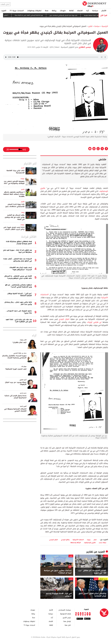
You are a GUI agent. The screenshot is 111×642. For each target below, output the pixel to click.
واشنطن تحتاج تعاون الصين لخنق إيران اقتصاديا (92, 594)
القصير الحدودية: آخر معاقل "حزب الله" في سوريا (92, 571)
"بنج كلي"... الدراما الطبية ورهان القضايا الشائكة (19, 294)
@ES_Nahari (54, 47)
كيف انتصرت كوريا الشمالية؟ (15, 369)
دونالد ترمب (102, 543)
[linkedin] (80, 613)
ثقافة (71, 10)
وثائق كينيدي (65, 540)
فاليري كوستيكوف (90, 543)
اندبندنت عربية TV (17, 10)
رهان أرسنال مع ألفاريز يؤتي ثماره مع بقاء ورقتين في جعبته (14, 217)
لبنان (95, 540)
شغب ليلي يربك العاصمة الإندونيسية (15, 171)
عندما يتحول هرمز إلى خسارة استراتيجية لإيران (15, 396)
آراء (87, 10)
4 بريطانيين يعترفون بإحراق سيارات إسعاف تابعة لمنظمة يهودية (13, 194)
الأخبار (103, 10)
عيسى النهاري (84, 47)
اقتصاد (80, 10)
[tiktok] (78, 613)
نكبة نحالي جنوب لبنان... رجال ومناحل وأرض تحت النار (18, 303)
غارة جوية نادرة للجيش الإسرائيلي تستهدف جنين (72, 15)
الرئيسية (105, 26)
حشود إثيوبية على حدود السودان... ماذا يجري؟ (19, 311)
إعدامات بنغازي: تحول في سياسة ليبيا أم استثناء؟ (58, 571)
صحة (46, 10)
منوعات (63, 10)
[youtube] (83, 613)
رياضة (54, 10)
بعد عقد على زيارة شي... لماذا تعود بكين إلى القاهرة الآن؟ (19, 320)
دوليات (22, 179)
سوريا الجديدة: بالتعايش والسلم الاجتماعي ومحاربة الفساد (14, 356)
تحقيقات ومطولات (34, 10)
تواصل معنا (67, 621)
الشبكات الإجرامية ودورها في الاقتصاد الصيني (15, 410)
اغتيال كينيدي (64, 319)
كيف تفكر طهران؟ (19, 342)
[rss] (76, 613)
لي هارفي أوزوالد (94, 322)
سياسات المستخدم (65, 610)
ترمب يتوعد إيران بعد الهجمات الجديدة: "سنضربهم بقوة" (20, 268)
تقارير (90, 26)
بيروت (88, 540)
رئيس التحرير (67, 617)
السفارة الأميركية (78, 540)
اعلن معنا (68, 625)
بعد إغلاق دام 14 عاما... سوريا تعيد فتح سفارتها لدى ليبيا (17, 251)
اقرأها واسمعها (75, 543)
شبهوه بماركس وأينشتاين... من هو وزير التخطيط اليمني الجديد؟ (18, 285)
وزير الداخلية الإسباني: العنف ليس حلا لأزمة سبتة (37, 15)
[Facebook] (89, 613)
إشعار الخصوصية (65, 613)
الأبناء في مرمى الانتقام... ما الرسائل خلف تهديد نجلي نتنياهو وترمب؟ (18, 277)
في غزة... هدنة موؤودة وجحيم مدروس (59, 594)
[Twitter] (87, 613)
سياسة (95, 10)
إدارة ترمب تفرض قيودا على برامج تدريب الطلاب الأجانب (13, 228)
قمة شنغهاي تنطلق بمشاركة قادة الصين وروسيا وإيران (19, 242)
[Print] (89, 148)
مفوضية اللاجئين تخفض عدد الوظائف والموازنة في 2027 (14, 182)
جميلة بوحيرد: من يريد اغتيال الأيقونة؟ (15, 383)
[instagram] (85, 613)
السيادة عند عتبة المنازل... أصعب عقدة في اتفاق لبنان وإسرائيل (17, 259)
